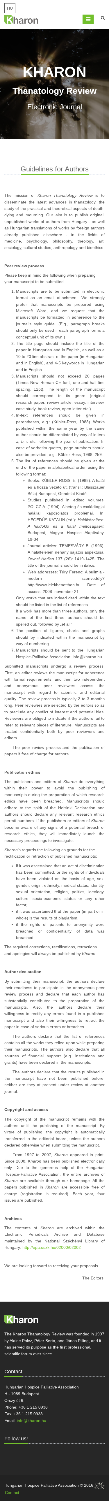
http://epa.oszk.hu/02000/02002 (51, 1247)
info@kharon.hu (87, 656)
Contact (12, 1492)
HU (10, 8)
